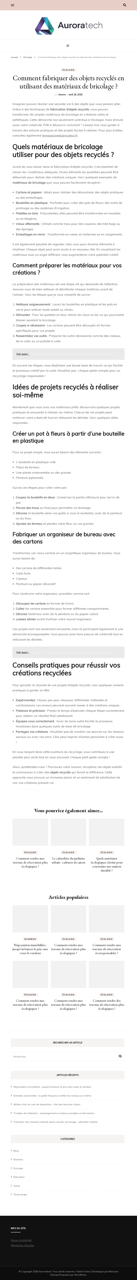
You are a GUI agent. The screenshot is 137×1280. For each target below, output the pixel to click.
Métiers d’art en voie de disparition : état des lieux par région (47, 1104)
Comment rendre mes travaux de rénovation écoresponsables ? (106, 949)
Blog (16, 1150)
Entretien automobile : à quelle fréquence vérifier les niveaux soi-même (52, 1095)
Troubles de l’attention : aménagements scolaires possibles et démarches (54, 1113)
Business (30, 939)
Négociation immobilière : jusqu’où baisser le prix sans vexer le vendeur (30, 949)
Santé (17, 1185)
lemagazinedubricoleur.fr (60, 135)
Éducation (19, 1176)
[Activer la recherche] (124, 5)
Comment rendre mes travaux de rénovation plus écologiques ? (30, 862)
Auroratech (45, 1271)
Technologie (20, 1194)
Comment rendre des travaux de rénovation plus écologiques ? (106, 1004)
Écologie (68, 70)
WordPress (80, 1274)
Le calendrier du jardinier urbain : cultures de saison (68, 860)
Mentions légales (22, 1245)
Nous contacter (21, 1240)
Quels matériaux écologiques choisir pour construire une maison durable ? (107, 864)
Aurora (62, 94)
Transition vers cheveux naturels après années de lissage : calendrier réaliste (56, 1121)
